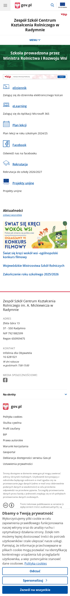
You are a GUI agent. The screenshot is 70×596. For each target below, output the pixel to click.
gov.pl (16, 407)
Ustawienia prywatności (18, 464)
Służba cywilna (12, 422)
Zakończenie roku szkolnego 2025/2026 (31, 274)
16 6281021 (10, 357)
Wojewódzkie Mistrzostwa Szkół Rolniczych (33, 266)
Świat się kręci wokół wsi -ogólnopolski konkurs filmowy (30, 255)
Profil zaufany (11, 428)
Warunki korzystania (15, 446)
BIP (5, 434)
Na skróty (9, 394)
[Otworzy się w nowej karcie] (5, 380)
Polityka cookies (12, 416)
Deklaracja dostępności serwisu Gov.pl (27, 458)
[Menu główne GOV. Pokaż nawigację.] (5, 5)
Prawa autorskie (13, 440)
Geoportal (9, 452)
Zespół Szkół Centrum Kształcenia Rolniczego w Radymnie (35, 24)
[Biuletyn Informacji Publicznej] (35, 76)
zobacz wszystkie (12, 215)
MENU (33, 40)
